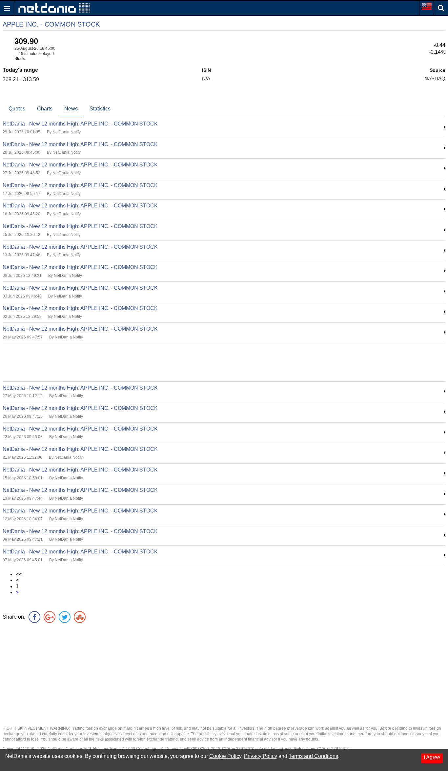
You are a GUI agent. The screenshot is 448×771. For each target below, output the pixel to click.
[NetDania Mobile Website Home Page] (54, 7)
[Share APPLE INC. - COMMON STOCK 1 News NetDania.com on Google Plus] (49, 617)
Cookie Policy (225, 756)
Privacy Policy (260, 756)
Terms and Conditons (313, 756)
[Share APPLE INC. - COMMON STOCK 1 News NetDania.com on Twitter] (64, 617)
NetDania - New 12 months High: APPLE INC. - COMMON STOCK (80, 123)
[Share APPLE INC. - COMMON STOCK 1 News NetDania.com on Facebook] (34, 617)
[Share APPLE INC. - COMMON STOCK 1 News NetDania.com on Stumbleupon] (79, 617)
